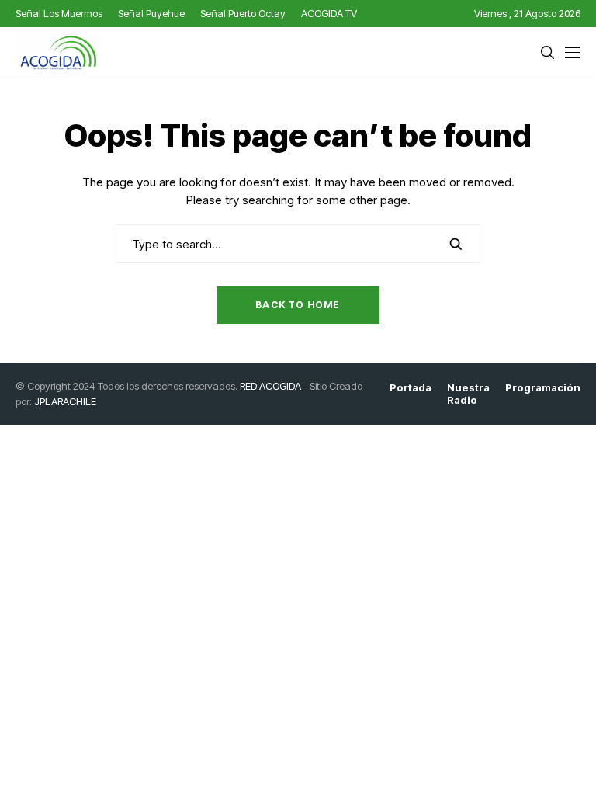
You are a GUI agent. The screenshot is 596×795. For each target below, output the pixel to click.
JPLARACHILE (65, 401)
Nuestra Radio (468, 394)
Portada (410, 388)
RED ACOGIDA (270, 386)
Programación (542, 388)
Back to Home (297, 305)
